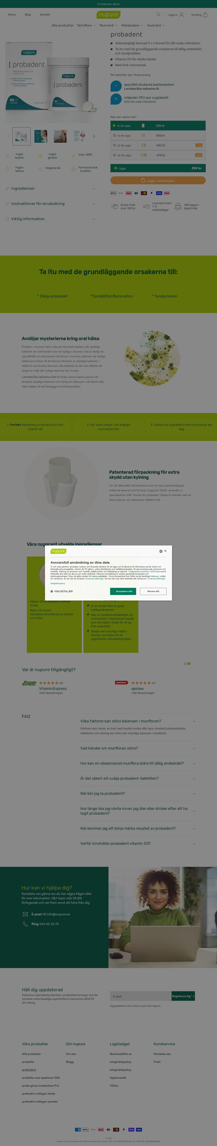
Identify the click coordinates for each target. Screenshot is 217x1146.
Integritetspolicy (58, 583)
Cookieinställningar (156, 579)
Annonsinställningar (94, 579)
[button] (62, 591)
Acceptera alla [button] (124, 591)
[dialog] (108, 572)
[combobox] (161, 551)
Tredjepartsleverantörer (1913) (142, 571)
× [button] (165, 551)
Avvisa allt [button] (153, 591)
